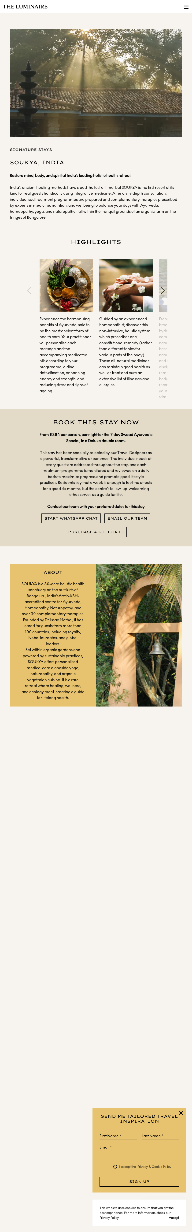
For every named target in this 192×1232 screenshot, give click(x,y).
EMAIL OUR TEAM (127, 518)
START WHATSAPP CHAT (71, 518)
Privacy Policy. (109, 1218)
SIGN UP (139, 1181)
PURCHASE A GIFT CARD (96, 532)
